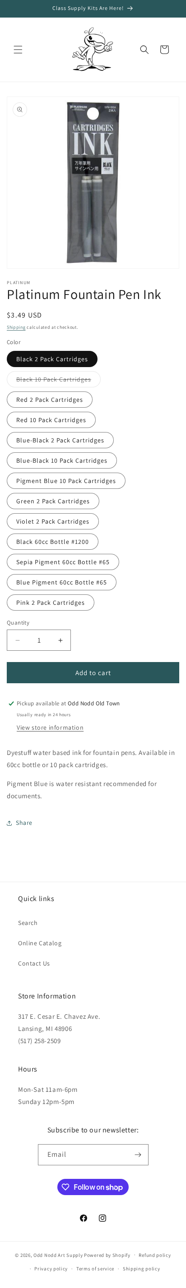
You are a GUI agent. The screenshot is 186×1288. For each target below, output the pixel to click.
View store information (50, 727)
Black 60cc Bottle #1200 (52, 542)
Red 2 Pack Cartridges (49, 400)
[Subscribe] (138, 1154)
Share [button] (24, 823)
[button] (18, 50)
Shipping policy (141, 1268)
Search (28, 923)
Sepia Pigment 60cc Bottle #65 (63, 562)
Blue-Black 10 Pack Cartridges (61, 460)
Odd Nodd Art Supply (58, 1254)
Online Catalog (39, 943)
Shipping (16, 327)
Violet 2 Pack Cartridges (52, 521)
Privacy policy (51, 1268)
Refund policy (155, 1255)
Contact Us (34, 963)
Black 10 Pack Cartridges (58, 381)
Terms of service (95, 1268)
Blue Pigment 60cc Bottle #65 (61, 582)
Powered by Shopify (107, 1254)
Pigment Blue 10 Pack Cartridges (66, 481)
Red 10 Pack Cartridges (51, 420)
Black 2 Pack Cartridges (52, 359)
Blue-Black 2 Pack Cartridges (60, 440)
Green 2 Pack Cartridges (53, 501)
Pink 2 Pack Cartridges (50, 602)
